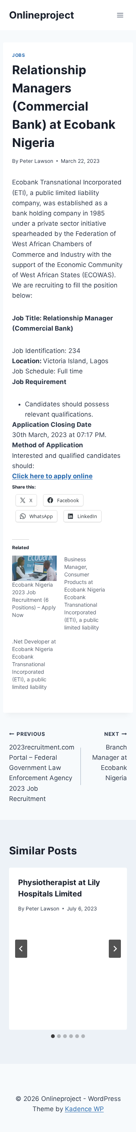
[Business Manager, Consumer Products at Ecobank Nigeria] (90, 593)
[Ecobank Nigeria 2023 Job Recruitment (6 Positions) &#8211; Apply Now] (34, 568)
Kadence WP (84, 1109)
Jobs (18, 55)
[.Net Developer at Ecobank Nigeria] (38, 664)
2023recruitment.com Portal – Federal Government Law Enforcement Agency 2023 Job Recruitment (41, 767)
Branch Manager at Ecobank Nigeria (109, 756)
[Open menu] (120, 15)
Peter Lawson (36, 161)
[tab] (53, 1036)
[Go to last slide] (21, 949)
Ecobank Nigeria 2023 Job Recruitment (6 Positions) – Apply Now (34, 599)
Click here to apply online (52, 476)
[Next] (115, 949)
